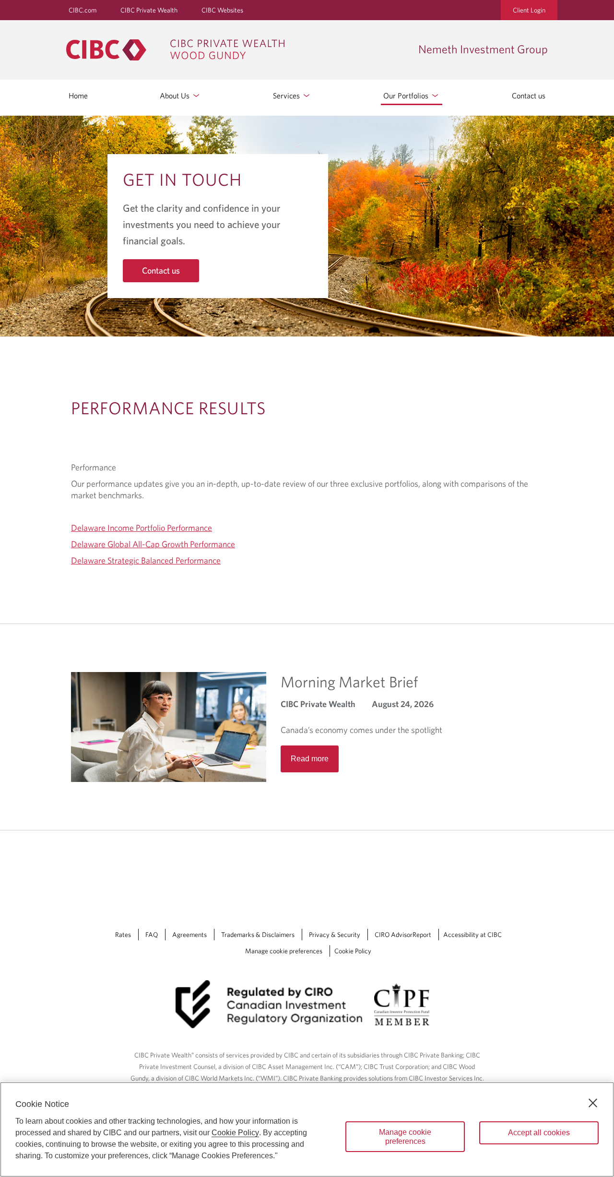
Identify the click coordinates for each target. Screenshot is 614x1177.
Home (78, 95)
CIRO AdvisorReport (403, 934)
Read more (310, 759)
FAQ (151, 934)
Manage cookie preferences (283, 951)
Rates (123, 934)
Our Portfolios (406, 95)
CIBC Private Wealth (148, 10)
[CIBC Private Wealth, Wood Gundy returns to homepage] (237, 49)
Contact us (528, 95)
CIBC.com (82, 10)
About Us (175, 95)
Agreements (189, 934)
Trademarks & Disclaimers (258, 934)
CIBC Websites (222, 10)
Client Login (529, 10)
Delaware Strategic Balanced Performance (146, 560)
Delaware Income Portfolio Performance (141, 528)
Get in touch (182, 179)
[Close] (593, 1103)
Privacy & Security (334, 934)
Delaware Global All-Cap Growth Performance (153, 544)
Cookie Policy (352, 951)
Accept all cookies (539, 1133)
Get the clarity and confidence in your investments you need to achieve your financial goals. (202, 224)
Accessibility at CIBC (472, 934)
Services (287, 95)
